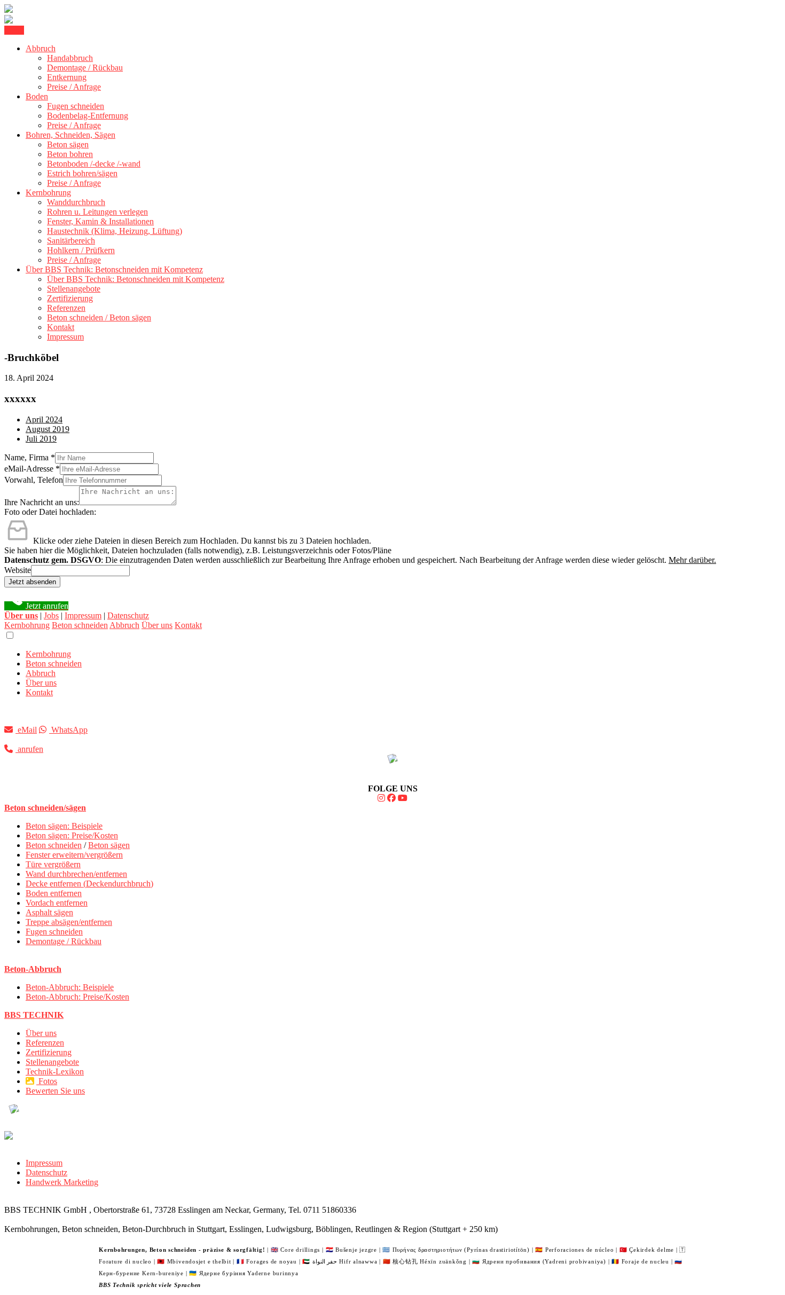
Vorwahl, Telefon (33, 479)
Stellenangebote (73, 288)
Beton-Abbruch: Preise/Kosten (77, 996)
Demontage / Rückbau (85, 67)
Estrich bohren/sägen (82, 173)
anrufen (29, 749)
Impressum (65, 336)
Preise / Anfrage (74, 86)
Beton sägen (68, 144)
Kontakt (60, 327)
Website (17, 570)
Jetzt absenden (32, 582)
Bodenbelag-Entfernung (87, 115)
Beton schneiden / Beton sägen (99, 317)
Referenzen (66, 307)
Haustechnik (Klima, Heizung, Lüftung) (114, 231)
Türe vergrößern (53, 864)
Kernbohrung (48, 192)
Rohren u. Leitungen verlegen (97, 211)
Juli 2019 (41, 438)
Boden (37, 96)
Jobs (51, 615)
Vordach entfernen (57, 902)
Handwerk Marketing (62, 1182)
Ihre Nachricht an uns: (41, 502)
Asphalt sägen (49, 912)
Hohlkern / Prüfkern (81, 250)
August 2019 (47, 429)
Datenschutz (128, 615)
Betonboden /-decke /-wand (93, 163)
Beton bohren (70, 154)
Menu (14, 30)
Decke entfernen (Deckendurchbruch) (89, 883)
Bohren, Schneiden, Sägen (70, 134)
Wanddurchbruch (76, 202)
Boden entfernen (54, 893)
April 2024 (44, 419)
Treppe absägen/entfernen (69, 922)
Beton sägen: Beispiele (64, 825)
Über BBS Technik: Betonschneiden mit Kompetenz (114, 269)
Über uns (157, 625)
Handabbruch (70, 57)
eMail (26, 729)
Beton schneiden (80, 625)
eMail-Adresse (32, 468)
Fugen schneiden (75, 106)
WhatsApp (68, 729)
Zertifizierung (70, 298)
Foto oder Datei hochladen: (50, 511)
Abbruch (41, 48)
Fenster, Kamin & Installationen (100, 221)
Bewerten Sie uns (55, 1090)
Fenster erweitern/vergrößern (74, 854)
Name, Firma (29, 457)
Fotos (46, 1081)
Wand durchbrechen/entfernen (76, 873)
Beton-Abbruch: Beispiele (70, 987)
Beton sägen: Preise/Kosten (72, 835)
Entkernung (67, 77)
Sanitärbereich (71, 240)
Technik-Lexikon (55, 1071)
